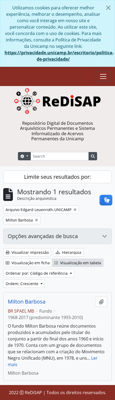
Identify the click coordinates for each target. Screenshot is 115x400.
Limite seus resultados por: (57, 176)
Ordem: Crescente (22, 283)
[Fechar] (108, 7)
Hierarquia (71, 252)
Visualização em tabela (80, 262)
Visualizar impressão (29, 252)
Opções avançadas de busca (43, 236)
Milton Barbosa (26, 301)
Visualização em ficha (30, 262)
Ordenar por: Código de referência (37, 273)
